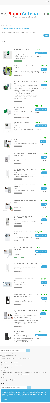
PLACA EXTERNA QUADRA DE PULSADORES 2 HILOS (23, 217)
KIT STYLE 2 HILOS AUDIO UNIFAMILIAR (26, 81)
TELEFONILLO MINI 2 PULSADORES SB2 (26, 263)
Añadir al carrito (42, 53)
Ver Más (44, 69)
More (46, 35)
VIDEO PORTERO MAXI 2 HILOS (23, 279)
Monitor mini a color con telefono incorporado (22, 123)
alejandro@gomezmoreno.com (11, 370)
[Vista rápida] (40, 56)
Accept (5, 399)
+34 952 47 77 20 (7, 367)
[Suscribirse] (28, 350)
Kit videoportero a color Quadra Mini (21, 50)
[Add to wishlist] (36, 56)
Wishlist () (47, 1)
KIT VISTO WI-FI (19, 331)
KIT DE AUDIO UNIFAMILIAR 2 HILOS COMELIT (23, 106)
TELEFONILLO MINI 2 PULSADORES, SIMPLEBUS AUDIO (25, 170)
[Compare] (38, 56)
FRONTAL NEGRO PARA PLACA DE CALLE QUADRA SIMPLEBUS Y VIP (26, 295)
